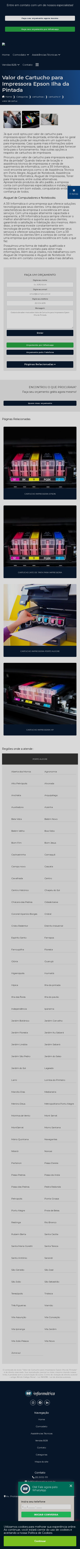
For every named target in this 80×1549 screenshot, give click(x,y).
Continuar (40, 1541)
